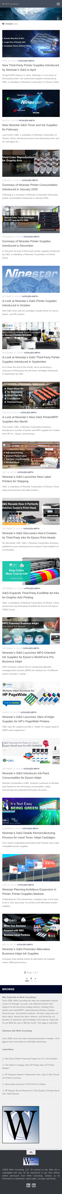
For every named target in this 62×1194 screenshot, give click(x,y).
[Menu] (58, 4)
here (44, 1023)
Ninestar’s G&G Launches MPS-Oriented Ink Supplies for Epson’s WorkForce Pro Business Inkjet (28, 657)
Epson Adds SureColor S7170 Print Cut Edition (25, 1084)
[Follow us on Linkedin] (34, 1185)
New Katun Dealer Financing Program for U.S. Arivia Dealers (31, 1059)
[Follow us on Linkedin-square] (28, 1185)
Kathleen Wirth (26, 61)
